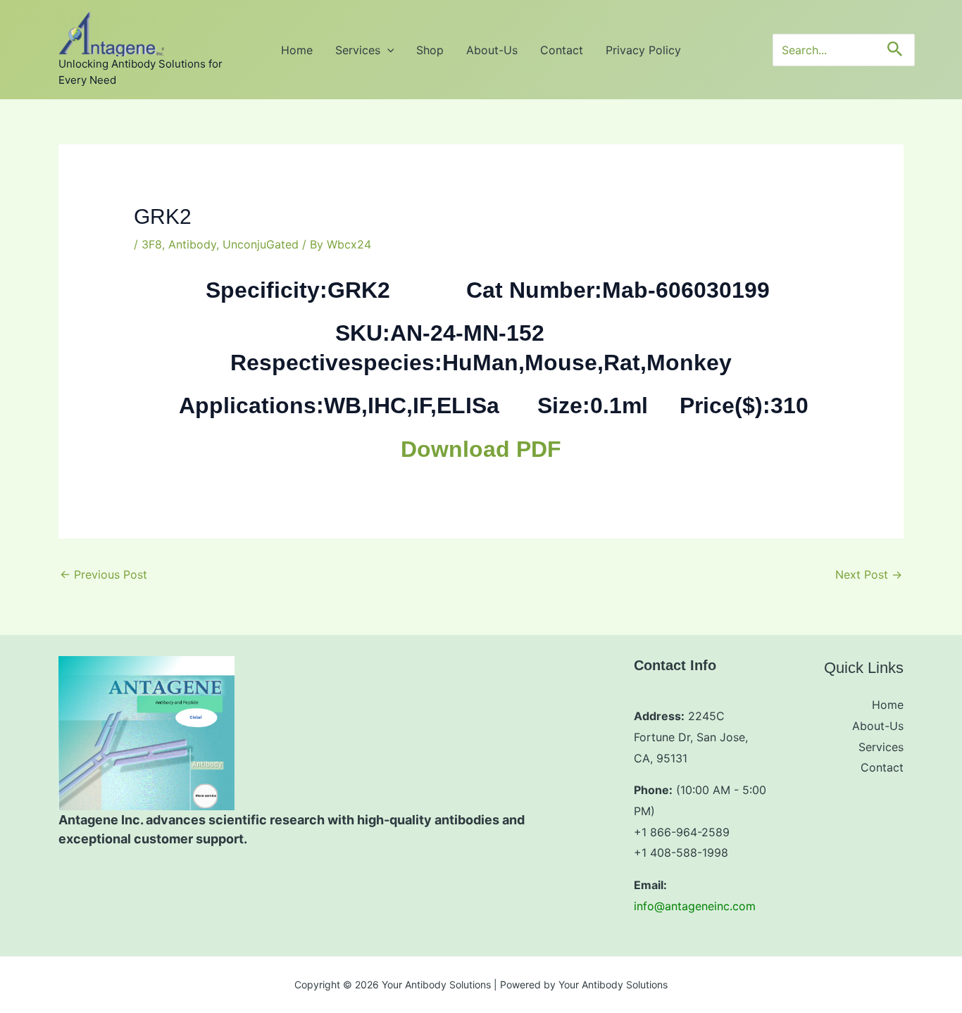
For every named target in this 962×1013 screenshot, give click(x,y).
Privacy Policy (643, 50)
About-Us (492, 50)
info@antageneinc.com (695, 906)
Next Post (868, 574)
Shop (430, 50)
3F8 (152, 244)
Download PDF (481, 449)
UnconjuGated (261, 244)
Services (357, 50)
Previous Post (103, 574)
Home (297, 50)
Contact (561, 50)
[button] (387, 50)
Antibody (192, 244)
